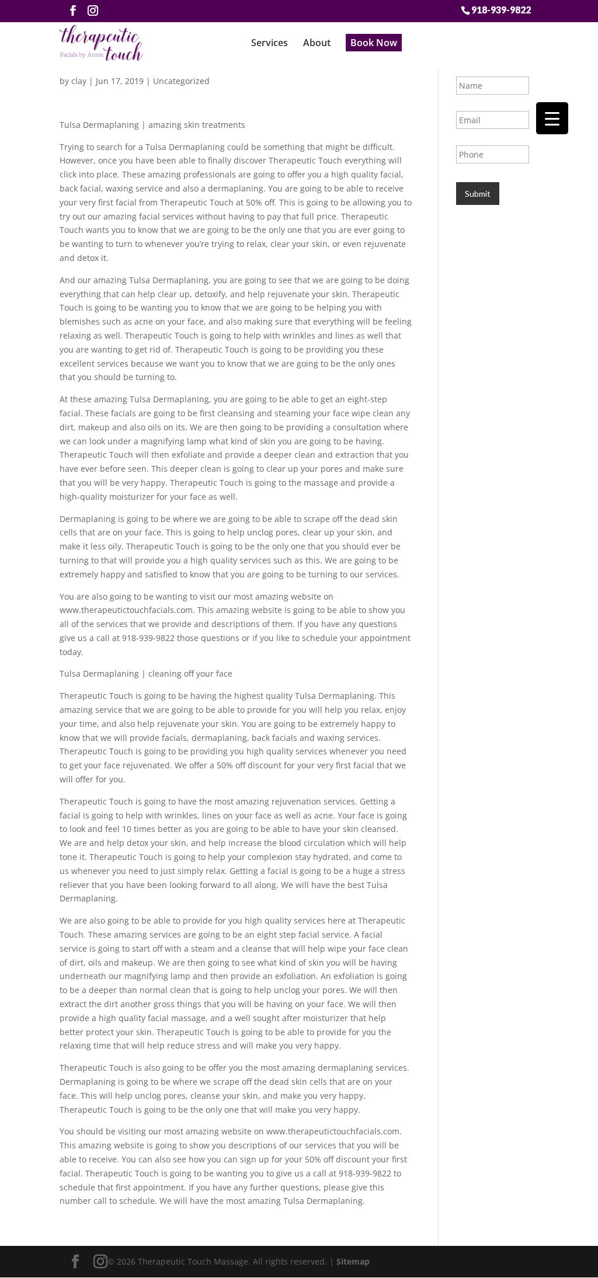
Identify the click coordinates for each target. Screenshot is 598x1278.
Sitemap (353, 1261)
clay (78, 80)
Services (269, 43)
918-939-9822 (501, 9)
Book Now (373, 42)
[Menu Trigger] (552, 118)
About (317, 43)
